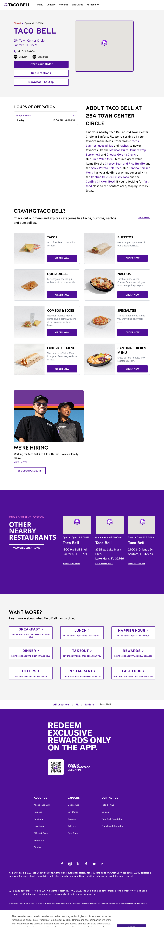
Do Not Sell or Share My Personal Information (127, 903)
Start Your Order (41, 64)
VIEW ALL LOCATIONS (26, 548)
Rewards (63, 4)
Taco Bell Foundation (112, 819)
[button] (48, 798)
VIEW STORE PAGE (71, 563)
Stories (37, 847)
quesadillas (105, 145)
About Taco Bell (42, 804)
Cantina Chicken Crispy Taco (110, 177)
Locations (39, 826)
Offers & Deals (41, 833)
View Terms (20, 462)
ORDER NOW (62, 258)
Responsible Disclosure (99, 903)
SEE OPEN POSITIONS (29, 470)
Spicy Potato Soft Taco (106, 168)
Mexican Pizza (118, 150)
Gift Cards (77, 4)
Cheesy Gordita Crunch (122, 154)
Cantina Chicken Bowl (100, 181)
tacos (135, 141)
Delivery (51, 4)
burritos (91, 145)
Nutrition (38, 819)
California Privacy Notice (47, 903)
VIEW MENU (144, 218)
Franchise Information (113, 826)
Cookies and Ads (16, 903)
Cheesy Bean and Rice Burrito (125, 163)
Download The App (41, 82)
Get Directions (41, 73)
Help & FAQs (108, 804)
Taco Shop (73, 833)
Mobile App (73, 804)
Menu (40, 4)
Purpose (91, 4)
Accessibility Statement (79, 903)
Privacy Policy (29, 903)
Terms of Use (63, 903)
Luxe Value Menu (103, 159)
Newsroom (39, 840)
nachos (124, 145)
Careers (105, 811)
